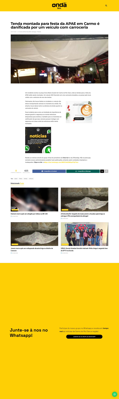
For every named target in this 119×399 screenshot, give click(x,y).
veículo (31, 178)
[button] (106, 5)
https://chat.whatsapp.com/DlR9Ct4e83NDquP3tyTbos (61, 162)
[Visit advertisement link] (79, 112)
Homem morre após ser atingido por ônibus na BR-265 (29, 214)
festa (20, 178)
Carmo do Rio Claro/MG (25, 31)
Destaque (34, 31)
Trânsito (39, 31)
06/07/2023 (13, 31)
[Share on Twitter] (102, 171)
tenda (25, 178)
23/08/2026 (15, 216)
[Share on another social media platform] (106, 171)
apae (16, 178)
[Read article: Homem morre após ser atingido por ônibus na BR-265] (34, 199)
